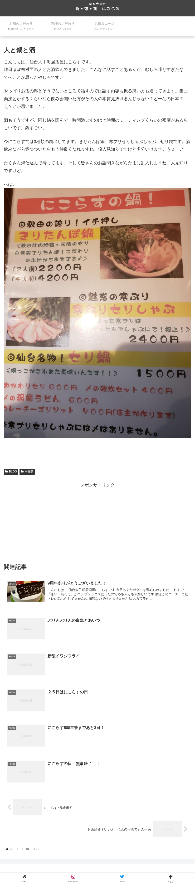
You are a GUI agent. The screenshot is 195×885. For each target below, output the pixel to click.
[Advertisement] (97, 522)
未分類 (29, 471)
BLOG (13, 471)
